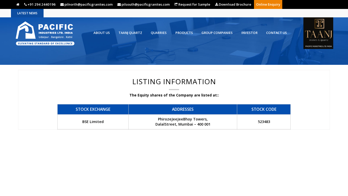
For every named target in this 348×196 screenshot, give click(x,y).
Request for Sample (194, 4)
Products (184, 33)
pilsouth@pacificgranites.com (145, 4)
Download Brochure (234, 4)
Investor (249, 33)
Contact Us (276, 33)
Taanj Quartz (130, 33)
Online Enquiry (268, 4)
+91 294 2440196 (41, 4)
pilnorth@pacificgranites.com (88, 4)
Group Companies (217, 33)
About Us (101, 33)
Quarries (159, 33)
